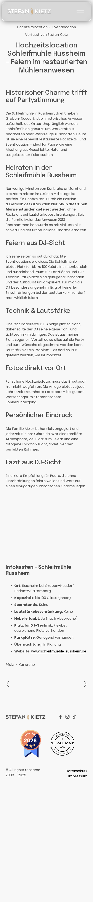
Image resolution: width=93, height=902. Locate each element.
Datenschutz (76, 770)
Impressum (77, 776)
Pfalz (10, 664)
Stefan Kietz (58, 34)
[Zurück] (10, 684)
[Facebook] (60, 717)
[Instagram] (67, 717)
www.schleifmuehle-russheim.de (58, 651)
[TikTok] (74, 717)
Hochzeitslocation (32, 27)
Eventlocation (64, 27)
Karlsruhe (27, 664)
